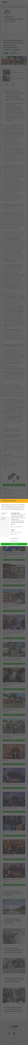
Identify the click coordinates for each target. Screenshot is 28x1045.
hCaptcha (15, 534)
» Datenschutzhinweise (14, 538)
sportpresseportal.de (17, 532)
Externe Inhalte (3, 518)
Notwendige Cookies (4, 514)
